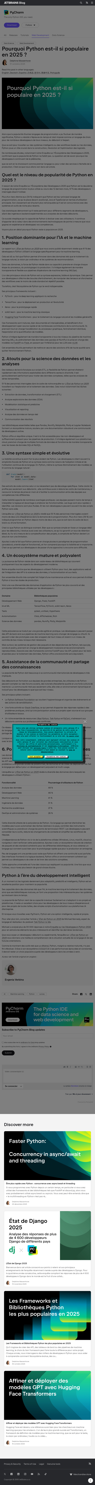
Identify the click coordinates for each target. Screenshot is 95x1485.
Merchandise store (81, 1475)
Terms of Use (30, 1464)
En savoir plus (73, 736)
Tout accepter (35, 757)
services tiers (40, 748)
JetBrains (23, 1480)
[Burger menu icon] (92, 3)
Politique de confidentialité (29, 746)
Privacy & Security (12, 1464)
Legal (41, 1464)
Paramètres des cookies (56, 757)
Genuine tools (53, 1464)
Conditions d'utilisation (58, 746)
